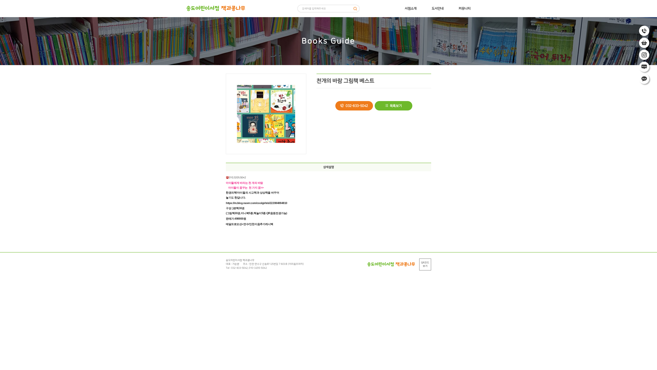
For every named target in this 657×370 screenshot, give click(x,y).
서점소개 (411, 8)
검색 (355, 8)
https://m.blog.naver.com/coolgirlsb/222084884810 (256, 203)
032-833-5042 (357, 106)
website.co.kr (289, 268)
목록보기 (396, 106)
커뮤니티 (465, 8)
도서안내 (438, 8)
